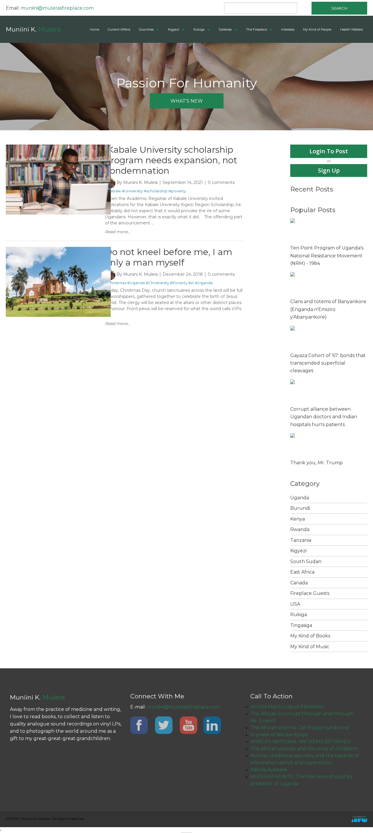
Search (339, 8)
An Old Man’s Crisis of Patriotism (287, 706)
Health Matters (351, 29)
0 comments (221, 182)
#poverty (177, 191)
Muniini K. (33, 29)
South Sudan (305, 561)
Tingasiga (301, 625)
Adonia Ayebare (268, 769)
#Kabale (113, 191)
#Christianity (157, 282)
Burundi (300, 508)
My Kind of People (317, 29)
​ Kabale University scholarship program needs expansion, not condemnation (171, 160)
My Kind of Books (310, 636)
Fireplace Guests (309, 593)
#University (132, 191)
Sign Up (329, 170)
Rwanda (299, 529)
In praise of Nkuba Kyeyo (279, 734)
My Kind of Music (309, 646)
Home (94, 29)
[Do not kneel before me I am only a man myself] (58, 249)
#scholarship (156, 191)
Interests (287, 29)
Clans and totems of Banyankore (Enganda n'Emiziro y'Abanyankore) (328, 309)
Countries (146, 29)
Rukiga (199, 29)
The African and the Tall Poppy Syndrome (299, 727)
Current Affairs (119, 29)
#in (191, 282)
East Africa (302, 572)
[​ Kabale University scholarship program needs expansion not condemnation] (58, 147)
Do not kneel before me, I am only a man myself (168, 257)
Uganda (299, 497)
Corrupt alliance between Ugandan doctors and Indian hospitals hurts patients (323, 416)
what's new (186, 101)
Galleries (225, 29)
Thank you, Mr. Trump (316, 462)
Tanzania (300, 540)
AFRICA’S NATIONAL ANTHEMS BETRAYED (300, 741)
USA (295, 604)
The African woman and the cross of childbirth (304, 748)
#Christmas (115, 282)
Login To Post (328, 151)
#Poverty (178, 282)
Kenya (297, 519)
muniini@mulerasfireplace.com (57, 8)
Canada (299, 583)
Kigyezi (173, 29)
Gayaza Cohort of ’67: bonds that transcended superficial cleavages (328, 363)
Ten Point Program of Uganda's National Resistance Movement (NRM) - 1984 (326, 255)
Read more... (117, 231)
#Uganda (136, 282)
